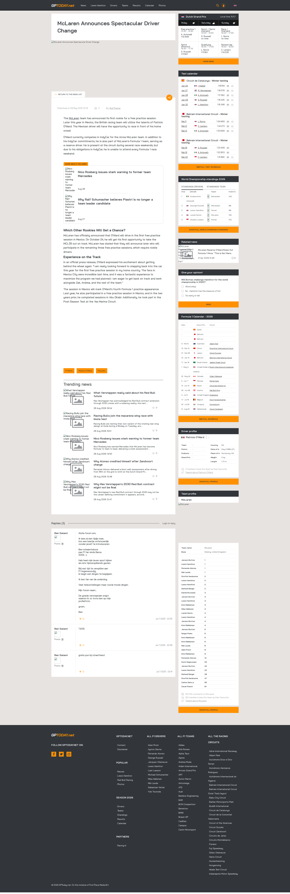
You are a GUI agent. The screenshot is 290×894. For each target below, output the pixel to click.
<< (68, 94)
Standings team (216, 186)
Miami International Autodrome (222, 367)
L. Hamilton (203, 104)
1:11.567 (185, 54)
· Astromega (183, 783)
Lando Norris (195, 215)
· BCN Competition (186, 804)
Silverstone (214, 395)
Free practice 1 (188, 29)
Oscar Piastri (187, 686)
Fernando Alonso (188, 568)
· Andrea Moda (184, 762)
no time (205, 38)
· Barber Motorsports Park (221, 802)
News (83, 5)
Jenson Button (188, 560)
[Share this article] (169, 98)
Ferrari (214, 210)
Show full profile (208, 481)
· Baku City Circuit (217, 797)
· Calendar (121, 823)
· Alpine (181, 757)
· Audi (180, 791)
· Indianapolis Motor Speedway (223, 873)
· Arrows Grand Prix (186, 770)
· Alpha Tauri (183, 753)
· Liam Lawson (154, 770)
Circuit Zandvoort (216, 409)
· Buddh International (218, 806)
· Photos (120, 784)
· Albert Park (214, 755)
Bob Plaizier (115, 108)
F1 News (68, 371)
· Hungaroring (214, 865)
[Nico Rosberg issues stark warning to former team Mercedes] (77, 439)
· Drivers (120, 806)
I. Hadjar (201, 86)
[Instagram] (68, 754)
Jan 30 (184, 104)
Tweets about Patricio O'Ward (199, 472)
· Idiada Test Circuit (217, 869)
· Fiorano (212, 844)
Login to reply (168, 523)
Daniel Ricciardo (188, 593)
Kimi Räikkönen (188, 605)
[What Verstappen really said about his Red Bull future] (77, 393)
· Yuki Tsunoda (154, 791)
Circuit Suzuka (215, 353)
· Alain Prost (153, 745)
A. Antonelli (186, 34)
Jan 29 (184, 100)
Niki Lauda (185, 572)
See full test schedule (209, 167)
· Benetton (182, 808)
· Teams (120, 810)
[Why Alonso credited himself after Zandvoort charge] (77, 461)
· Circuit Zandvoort (217, 831)
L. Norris (225, 36)
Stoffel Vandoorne (189, 576)
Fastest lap (226, 44)
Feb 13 (184, 131)
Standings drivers (192, 186)
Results (136, 5)
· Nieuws (120, 771)
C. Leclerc (226, 50)
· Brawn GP (182, 817)
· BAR (180, 800)
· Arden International (187, 766)
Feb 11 (183, 121)
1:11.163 (204, 52)
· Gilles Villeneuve (217, 852)
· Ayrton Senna (154, 749)
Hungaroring (214, 404)
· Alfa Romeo (183, 749)
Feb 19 (184, 152)
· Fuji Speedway (215, 848)
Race (223, 29)
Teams (125, 5)
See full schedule (208, 419)
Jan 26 (184, 86)
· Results (120, 819)
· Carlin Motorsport (186, 829)
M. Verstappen (204, 90)
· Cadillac (182, 821)
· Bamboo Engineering (187, 795)
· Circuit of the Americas (220, 823)
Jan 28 (184, 95)
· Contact (121, 745)
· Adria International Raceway (222, 751)
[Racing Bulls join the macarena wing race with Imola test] (77, 416)
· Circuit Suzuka (215, 827)
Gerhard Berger (187, 588)
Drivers (113, 5)
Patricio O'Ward (85, 371)
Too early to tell (192, 295)
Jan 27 (184, 90)
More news (208, 61)
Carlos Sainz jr (187, 682)
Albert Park (214, 344)
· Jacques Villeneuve (157, 762)
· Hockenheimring (216, 861)
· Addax (181, 745)
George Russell (197, 205)
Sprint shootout (185, 45)
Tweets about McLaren (196, 700)
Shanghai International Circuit (221, 348)
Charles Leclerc (197, 220)
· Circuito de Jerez (217, 835)
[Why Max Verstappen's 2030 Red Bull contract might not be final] (77, 485)
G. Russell (206, 36)
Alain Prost (186, 650)
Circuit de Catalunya (198, 80)
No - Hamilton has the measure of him (203, 291)
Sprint (204, 29)
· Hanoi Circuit (215, 856)
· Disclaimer (122, 749)
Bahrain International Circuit (202, 114)
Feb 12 (184, 126)
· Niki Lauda (152, 783)
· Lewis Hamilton (124, 775)
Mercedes (215, 196)
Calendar (149, 5)
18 (62, 543)
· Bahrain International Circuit (222, 785)
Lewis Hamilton (98, 5)
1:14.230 (225, 52)
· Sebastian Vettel (156, 787)
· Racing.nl (121, 845)
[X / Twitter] (61, 754)
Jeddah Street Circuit (218, 362)
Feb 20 (184, 157)
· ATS (179, 787)
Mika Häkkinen (187, 609)
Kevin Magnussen (189, 662)
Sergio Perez (186, 633)
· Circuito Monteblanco (219, 840)
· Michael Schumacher (157, 774)
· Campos (182, 825)
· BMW (180, 812)
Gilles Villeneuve (216, 376)
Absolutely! (190, 286)
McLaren (74, 118)
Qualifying (206, 44)
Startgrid (225, 31)
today (62, 5)
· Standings (121, 815)
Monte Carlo (214, 381)
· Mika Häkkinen (154, 779)
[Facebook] (53, 754)
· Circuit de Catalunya (219, 810)
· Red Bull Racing (124, 780)
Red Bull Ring (215, 390)
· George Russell (155, 757)
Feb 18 (184, 147)
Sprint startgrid (208, 30)
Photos (162, 5)
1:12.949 (185, 36)
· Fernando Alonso (155, 753)
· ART (179, 774)
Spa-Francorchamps (218, 400)
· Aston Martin (184, 779)
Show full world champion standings (208, 229)
